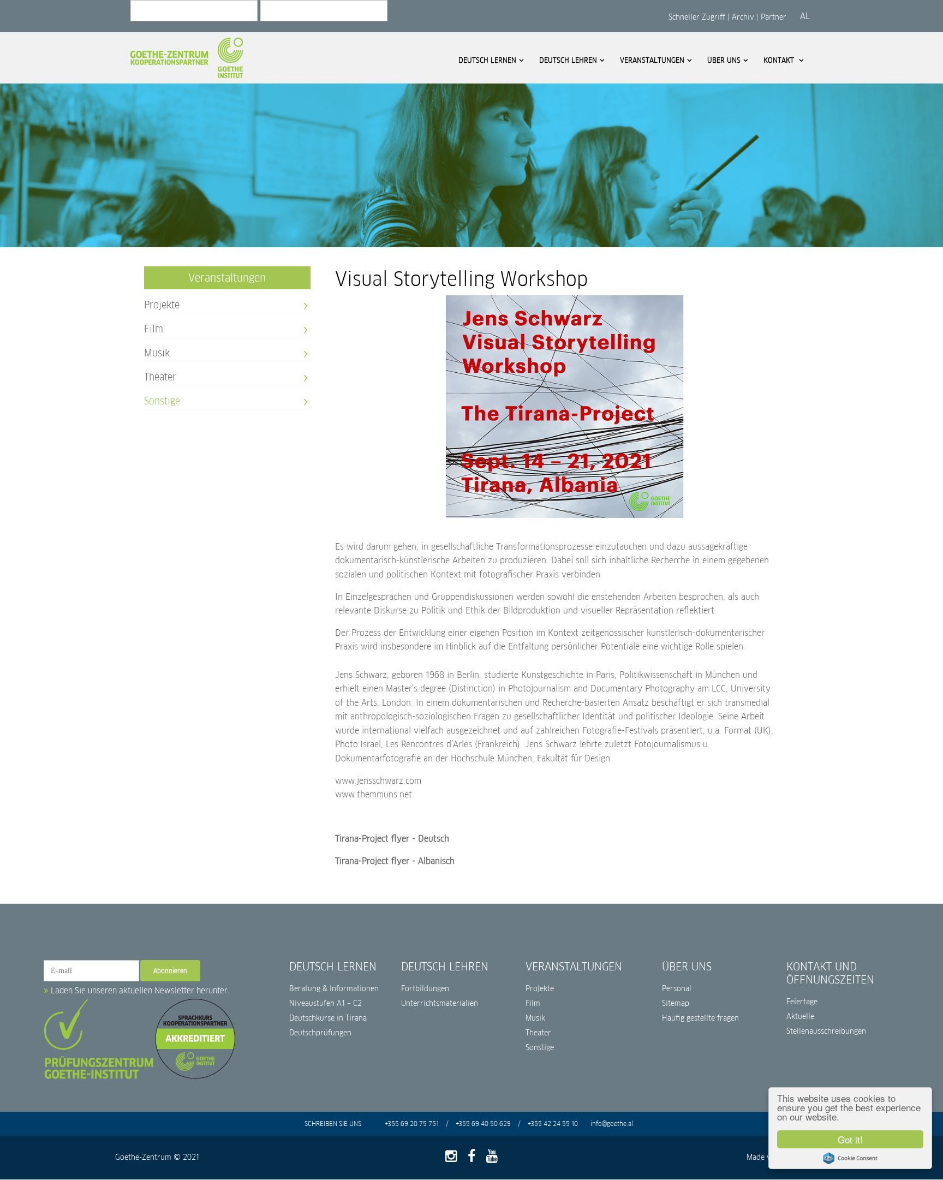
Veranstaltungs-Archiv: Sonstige (329, 103)
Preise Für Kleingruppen (452, 166)
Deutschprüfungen (320, 1033)
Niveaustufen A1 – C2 (325, 1003)
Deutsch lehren (568, 60)
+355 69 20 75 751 (412, 1123)
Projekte (93, 79)
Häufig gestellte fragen (700, 1018)
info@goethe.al (611, 1123)
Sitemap (675, 1003)
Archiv (743, 17)
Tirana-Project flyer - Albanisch (395, 861)
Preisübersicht (313, 152)
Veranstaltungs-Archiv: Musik (325, 73)
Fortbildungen (425, 988)
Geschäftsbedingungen (326, 137)
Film (86, 94)
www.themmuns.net (373, 794)
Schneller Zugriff (698, 17)
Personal (676, 988)
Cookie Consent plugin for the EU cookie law (850, 1158)
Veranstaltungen (652, 60)
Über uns (724, 60)
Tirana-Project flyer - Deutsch (392, 838)
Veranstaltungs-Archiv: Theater (328, 88)
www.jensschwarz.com (378, 780)
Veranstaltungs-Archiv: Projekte (329, 44)
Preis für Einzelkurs (445, 181)
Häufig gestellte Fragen (204, 94)
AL (805, 16)
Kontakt (779, 60)
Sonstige (93, 138)
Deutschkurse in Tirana (328, 1018)
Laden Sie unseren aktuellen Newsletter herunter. (139, 990)
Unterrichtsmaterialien (439, 1003)
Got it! (850, 1139)
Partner (773, 17)
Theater (92, 123)
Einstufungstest (315, 166)
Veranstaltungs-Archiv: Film (323, 58)
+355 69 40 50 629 (482, 1123)
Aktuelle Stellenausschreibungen (826, 1024)
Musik (89, 109)
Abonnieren (170, 971)
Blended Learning (75, 152)
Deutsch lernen (487, 60)
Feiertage (801, 1001)
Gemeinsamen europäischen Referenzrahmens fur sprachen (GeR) (339, 115)
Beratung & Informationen (334, 988)
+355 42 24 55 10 (554, 1123)
